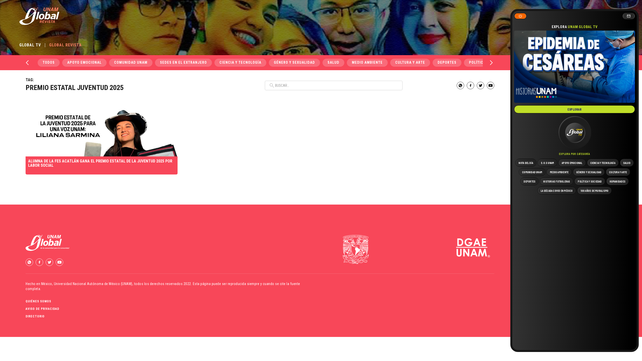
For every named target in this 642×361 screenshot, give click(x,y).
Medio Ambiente (367, 62)
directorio (35, 316)
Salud (333, 62)
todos (49, 62)
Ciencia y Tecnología (240, 62)
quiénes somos (38, 301)
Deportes (447, 62)
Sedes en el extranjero (183, 62)
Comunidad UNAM (130, 62)
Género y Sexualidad (294, 62)
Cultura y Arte (410, 62)
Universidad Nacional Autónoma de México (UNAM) (93, 284)
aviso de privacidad (42, 309)
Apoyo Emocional (84, 62)
